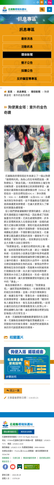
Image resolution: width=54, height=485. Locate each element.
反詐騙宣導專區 (27, 78)
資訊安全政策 (26, 432)
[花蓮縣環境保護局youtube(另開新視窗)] (12, 466)
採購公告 (27, 70)
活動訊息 (27, 46)
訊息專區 (21, 91)
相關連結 (5, 458)
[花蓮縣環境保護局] (15, 9)
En (49, 2)
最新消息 (27, 38)
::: (34, 2)
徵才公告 (27, 62)
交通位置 (16, 458)
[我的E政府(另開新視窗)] (19, 466)
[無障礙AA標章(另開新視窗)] (32, 466)
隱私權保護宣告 (10, 432)
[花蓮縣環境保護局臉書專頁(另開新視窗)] (5, 466)
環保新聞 (27, 54)
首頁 (10, 91)
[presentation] (2, 362)
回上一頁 (14, 390)
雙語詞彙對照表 (29, 458)
